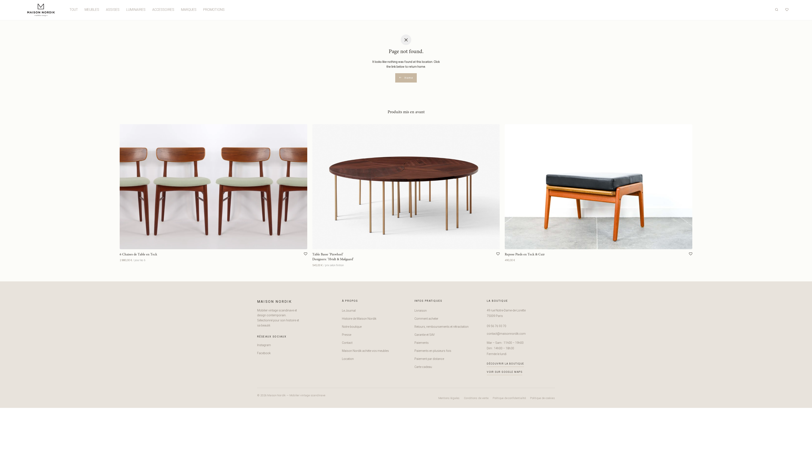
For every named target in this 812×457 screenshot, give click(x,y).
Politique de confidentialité (509, 398)
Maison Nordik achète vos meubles (365, 350)
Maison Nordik (274, 302)
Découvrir (124, 260)
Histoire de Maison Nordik (359, 318)
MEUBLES (92, 10)
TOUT (74, 10)
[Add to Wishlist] (305, 254)
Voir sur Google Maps (504, 371)
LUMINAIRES (135, 10)
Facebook (264, 353)
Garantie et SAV (424, 334)
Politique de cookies (542, 398)
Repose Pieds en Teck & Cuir (525, 254)
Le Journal (349, 310)
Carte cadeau (423, 367)
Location (348, 359)
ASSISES (112, 10)
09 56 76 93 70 (496, 326)
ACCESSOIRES (163, 10)
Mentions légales (449, 398)
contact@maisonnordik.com (506, 333)
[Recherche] (777, 9)
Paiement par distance (429, 359)
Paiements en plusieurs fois (432, 350)
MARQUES (188, 10)
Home (408, 77)
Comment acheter (426, 318)
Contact (347, 342)
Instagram (264, 345)
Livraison (420, 310)
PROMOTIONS (214, 10)
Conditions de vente (476, 398)
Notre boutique (352, 326)
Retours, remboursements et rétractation (441, 326)
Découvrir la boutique (505, 363)
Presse (346, 334)
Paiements (421, 342)
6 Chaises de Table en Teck (138, 254)
